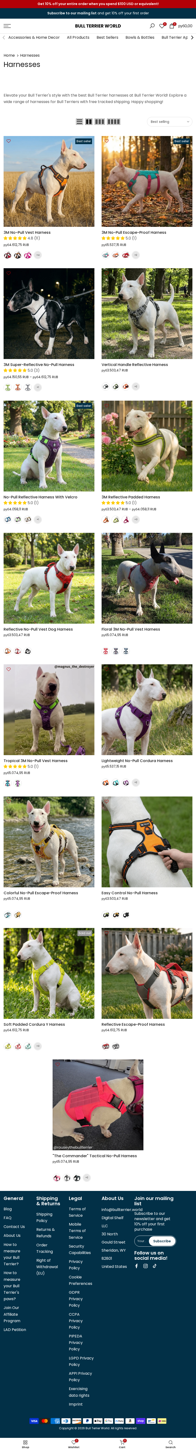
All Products (78, 37)
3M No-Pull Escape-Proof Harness (134, 232)
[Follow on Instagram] (145, 1266)
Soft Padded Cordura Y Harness (34, 1024)
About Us (12, 1235)
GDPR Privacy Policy (76, 1299)
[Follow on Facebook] (136, 1266)
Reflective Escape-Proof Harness (133, 1024)
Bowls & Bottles (139, 37)
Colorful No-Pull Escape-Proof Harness (41, 893)
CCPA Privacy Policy (76, 1321)
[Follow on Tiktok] (154, 1266)
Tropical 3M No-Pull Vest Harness (36, 761)
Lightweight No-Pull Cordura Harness (137, 761)
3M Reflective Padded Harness (131, 497)
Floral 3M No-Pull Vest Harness (131, 629)
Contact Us (14, 1226)
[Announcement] (98, 4)
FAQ (7, 1218)
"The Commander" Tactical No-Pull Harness (95, 1156)
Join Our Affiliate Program (12, 1314)
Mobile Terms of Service (77, 1231)
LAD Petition (15, 1329)
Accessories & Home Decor (34, 37)
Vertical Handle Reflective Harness (135, 364)
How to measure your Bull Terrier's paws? (12, 1286)
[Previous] (4, 37)
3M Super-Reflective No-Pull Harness (39, 364)
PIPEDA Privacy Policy (76, 1342)
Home (9, 55)
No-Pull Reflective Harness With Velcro (40, 497)
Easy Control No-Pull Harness (130, 893)
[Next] (192, 37)
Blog (8, 1209)
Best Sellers (107, 37)
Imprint (76, 1404)
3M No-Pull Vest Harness (27, 232)
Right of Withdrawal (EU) (47, 1267)
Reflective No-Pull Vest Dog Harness (38, 629)
